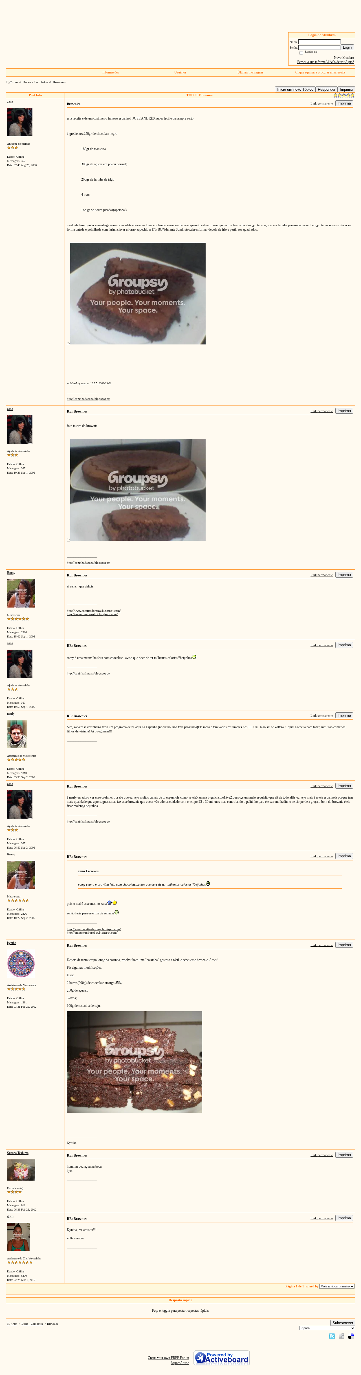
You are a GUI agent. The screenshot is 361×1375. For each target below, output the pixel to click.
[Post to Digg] (341, 1336)
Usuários (180, 72)
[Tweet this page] (331, 1336)
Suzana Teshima (17, 1153)
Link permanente (322, 103)
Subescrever (343, 1323)
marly (11, 713)
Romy (11, 573)
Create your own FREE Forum (168, 1358)
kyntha (11, 943)
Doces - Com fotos (35, 82)
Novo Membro (344, 58)
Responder (326, 89)
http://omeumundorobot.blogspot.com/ (92, 614)
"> (68, 343)
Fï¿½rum (12, 82)
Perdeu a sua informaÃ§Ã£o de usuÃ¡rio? (325, 62)
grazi (10, 1216)
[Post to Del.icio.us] (351, 1336)
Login (347, 47)
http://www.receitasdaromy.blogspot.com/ (94, 610)
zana (10, 101)
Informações (110, 72)
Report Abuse (180, 1363)
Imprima (346, 89)
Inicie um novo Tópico (295, 89)
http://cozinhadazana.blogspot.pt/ (88, 398)
